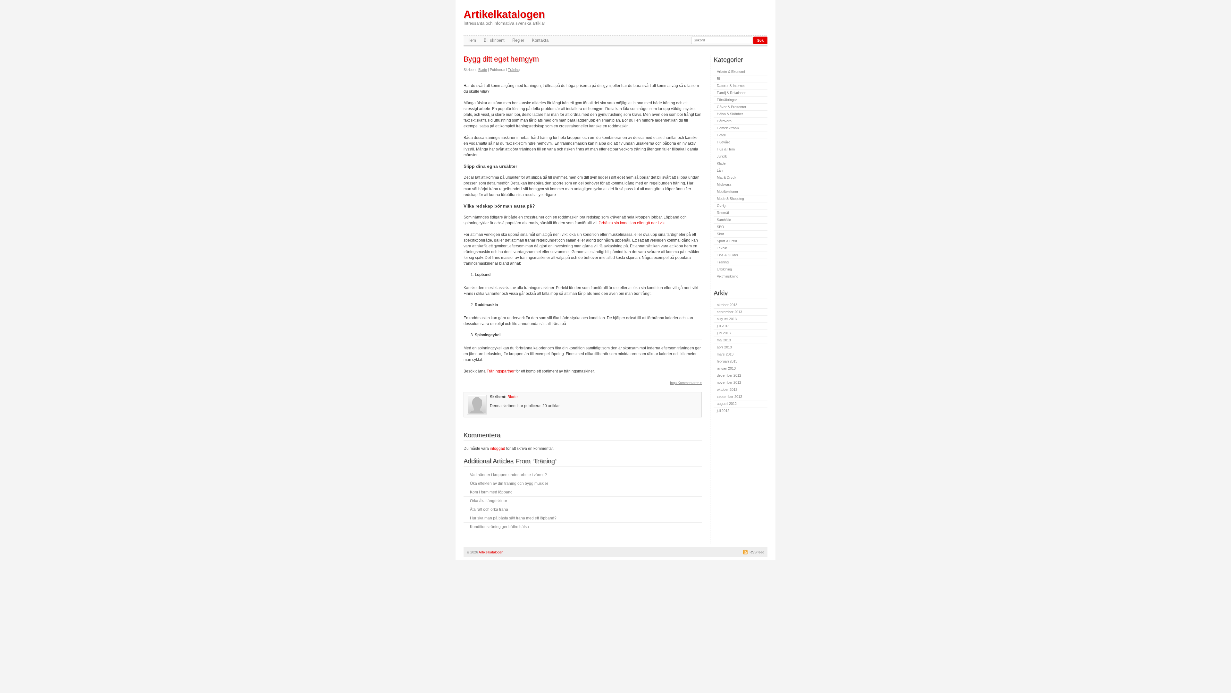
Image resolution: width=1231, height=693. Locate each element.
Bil (718, 79)
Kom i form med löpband (491, 492)
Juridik (722, 156)
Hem (471, 40)
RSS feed (756, 552)
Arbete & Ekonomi (731, 71)
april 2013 (724, 347)
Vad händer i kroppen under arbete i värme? (508, 475)
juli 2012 (723, 411)
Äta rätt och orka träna (489, 509)
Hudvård (723, 142)
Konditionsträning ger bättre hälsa (499, 527)
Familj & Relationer (731, 93)
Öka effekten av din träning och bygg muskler (509, 483)
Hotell (721, 135)
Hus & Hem (726, 149)
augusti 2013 (727, 319)
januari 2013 (726, 368)
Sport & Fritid (727, 241)
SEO (720, 227)
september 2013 (729, 312)
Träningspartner (501, 371)
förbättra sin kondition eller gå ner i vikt (632, 223)
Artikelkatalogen (504, 17)
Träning (514, 70)
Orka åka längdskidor (488, 501)
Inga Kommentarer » (686, 383)
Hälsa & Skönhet (730, 114)
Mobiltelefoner (727, 191)
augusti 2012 (727, 404)
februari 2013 (727, 361)
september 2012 (729, 396)
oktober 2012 (727, 389)
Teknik (722, 248)
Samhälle (724, 220)
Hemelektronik (728, 128)
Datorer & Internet (731, 86)
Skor (720, 234)
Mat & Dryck (726, 177)
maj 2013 (724, 340)
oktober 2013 (727, 305)
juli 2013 (723, 326)
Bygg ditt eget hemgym (501, 59)
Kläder (722, 163)
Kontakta (540, 40)
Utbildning (724, 269)
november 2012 (729, 382)
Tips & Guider (727, 255)
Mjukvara (724, 184)
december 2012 (729, 375)
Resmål (723, 213)
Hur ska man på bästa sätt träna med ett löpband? (513, 518)
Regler (518, 40)
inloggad (497, 448)
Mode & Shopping (730, 199)
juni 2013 (724, 333)
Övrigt (721, 206)
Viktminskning (727, 276)
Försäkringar (727, 100)
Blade (482, 70)
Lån (720, 170)
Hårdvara (724, 121)
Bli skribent (494, 40)
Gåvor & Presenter (731, 107)
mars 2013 (725, 354)
